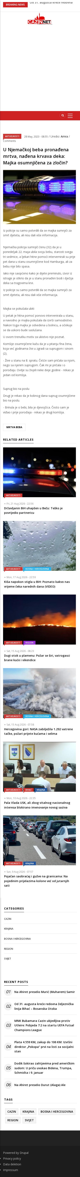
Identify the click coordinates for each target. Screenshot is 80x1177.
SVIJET (7, 958)
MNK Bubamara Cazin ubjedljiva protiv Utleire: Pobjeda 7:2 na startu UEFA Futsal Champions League (44, 1025)
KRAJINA (41, 789)
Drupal (24, 1153)
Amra (65, 136)
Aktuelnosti (12, 136)
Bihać (28, 789)
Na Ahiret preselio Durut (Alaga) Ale (39, 1085)
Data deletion (12, 1164)
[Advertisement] (40, 70)
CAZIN (7, 919)
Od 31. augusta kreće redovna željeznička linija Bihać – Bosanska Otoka (44, 1006)
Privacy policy (12, 1158)
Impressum (10, 1170)
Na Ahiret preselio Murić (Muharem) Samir (44, 992)
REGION (29, 642)
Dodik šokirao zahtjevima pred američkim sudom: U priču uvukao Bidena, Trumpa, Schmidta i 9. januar (44, 1068)
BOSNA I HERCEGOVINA (37, 568)
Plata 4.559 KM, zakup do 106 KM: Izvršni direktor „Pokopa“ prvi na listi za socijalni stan (44, 1046)
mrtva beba (14, 427)
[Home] (40, 18)
